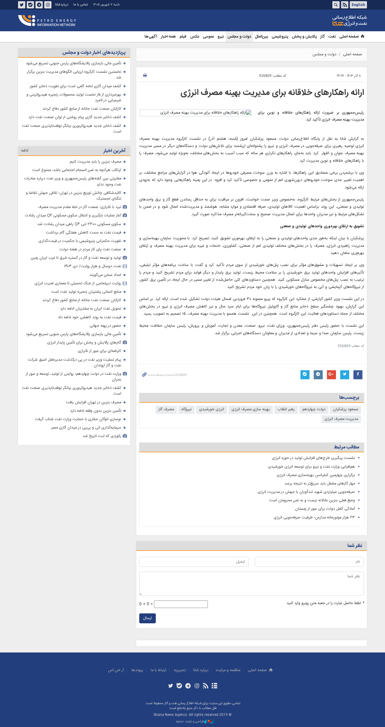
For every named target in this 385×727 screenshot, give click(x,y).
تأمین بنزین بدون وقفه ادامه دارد (95, 411)
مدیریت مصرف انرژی (341, 419)
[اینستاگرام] (197, 686)
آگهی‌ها (150, 36)
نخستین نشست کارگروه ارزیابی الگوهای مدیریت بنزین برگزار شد (74, 75)
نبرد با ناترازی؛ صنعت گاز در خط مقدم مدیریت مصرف (79, 207)
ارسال (147, 618)
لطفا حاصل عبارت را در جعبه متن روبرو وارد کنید (325, 603)
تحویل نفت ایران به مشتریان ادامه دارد (90, 309)
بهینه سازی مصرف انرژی (251, 409)
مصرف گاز (166, 409)
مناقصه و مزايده (228, 670)
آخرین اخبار (114, 151)
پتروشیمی (280, 36)
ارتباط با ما (158, 670)
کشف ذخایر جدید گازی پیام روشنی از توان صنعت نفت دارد (75, 117)
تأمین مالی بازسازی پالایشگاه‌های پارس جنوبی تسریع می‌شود (73, 63)
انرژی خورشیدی (211, 409)
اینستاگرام (47, 4)
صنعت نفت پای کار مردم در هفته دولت (90, 249)
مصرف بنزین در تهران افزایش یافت (93, 402)
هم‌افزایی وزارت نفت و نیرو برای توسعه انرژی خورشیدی (311, 467)
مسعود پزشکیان (345, 409)
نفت (332, 36)
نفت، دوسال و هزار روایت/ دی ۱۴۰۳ (92, 266)
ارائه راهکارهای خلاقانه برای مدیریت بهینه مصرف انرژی (272, 93)
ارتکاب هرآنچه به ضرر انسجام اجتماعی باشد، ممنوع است (76, 170)
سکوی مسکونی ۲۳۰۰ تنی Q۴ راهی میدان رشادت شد (79, 224)
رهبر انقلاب (286, 409)
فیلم (183, 36)
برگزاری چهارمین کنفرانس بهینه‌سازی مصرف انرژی (316, 475)
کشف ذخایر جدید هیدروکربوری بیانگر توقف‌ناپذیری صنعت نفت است (71, 129)
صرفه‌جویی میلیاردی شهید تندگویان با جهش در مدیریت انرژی (306, 492)
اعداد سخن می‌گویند (105, 275)
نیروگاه (186, 409)
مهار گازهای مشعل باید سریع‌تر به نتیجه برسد (320, 484)
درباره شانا (61, 5)
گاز (322, 36)
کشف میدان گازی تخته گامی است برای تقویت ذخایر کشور (75, 86)
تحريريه (180, 670)
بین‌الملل (261, 36)
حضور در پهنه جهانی (105, 326)
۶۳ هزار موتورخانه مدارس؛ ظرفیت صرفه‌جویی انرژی (314, 518)
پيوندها (137, 670)
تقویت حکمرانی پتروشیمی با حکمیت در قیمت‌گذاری (79, 241)
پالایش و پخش (304, 36)
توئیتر (21, 4)
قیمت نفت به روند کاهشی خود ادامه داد (89, 317)
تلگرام (39, 4)
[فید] (205, 686)
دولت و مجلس (239, 36)
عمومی (208, 36)
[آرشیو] (214, 686)
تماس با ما (80, 5)
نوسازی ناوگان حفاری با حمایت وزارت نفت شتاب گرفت (78, 419)
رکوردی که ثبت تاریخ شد (102, 436)
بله (30, 4)
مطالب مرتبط (346, 447)
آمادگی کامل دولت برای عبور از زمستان (325, 509)
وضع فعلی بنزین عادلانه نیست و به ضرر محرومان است (312, 500)
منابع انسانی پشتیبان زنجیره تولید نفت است (86, 292)
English (358, 5)
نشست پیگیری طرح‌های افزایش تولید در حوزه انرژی (313, 458)
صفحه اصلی (349, 36)
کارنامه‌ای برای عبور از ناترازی (99, 351)
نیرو (220, 36)
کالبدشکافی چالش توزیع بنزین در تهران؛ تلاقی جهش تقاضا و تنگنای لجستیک (73, 196)
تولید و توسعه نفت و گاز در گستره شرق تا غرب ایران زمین (76, 258)
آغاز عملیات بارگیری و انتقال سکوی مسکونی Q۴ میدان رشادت (73, 215)
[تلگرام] (188, 686)
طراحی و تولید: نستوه (190, 721)
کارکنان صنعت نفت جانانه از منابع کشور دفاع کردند (81, 109)
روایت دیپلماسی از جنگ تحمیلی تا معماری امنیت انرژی (78, 283)
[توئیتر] (170, 686)
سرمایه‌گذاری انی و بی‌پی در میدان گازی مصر (86, 428)
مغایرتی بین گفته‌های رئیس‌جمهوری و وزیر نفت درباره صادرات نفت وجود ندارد (72, 181)
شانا (329, 20)
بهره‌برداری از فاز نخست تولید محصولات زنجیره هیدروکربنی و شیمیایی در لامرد (73, 97)
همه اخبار (168, 36)
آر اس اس (116, 670)
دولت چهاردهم (313, 409)
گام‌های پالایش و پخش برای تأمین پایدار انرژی (84, 343)
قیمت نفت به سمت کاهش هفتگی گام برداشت (83, 233)
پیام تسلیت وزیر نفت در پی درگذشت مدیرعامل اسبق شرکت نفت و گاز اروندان (74, 362)
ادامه (24, 151)
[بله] (179, 686)
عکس (194, 36)
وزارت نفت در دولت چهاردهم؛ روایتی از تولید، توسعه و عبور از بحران (73, 377)
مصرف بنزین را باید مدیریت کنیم (95, 162)
